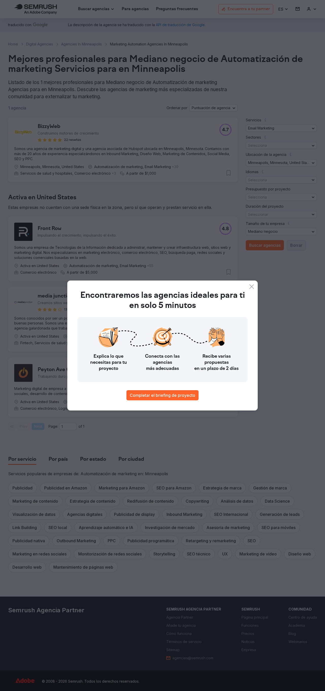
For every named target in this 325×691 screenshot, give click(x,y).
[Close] (252, 287)
